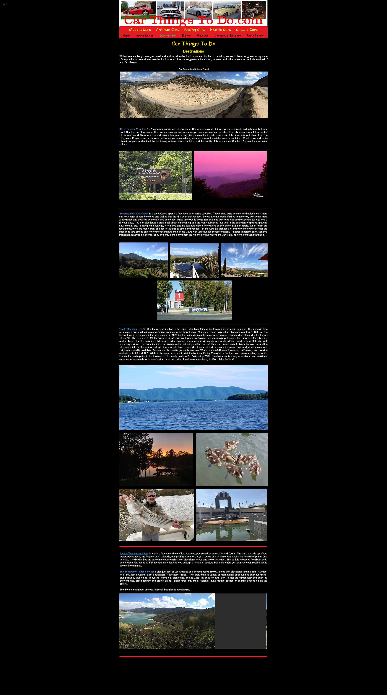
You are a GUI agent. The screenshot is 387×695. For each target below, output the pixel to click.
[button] (6, 4)
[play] (260, 646)
